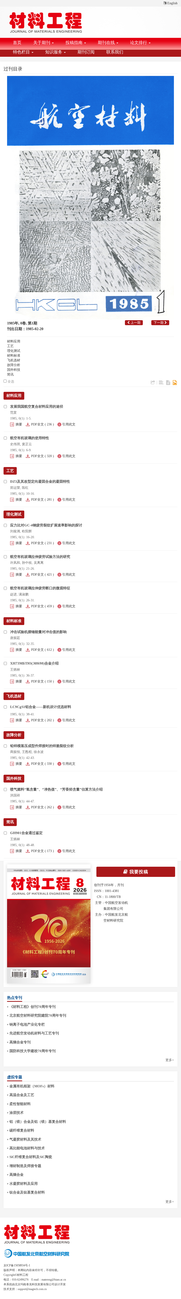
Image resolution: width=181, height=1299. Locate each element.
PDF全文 (37, 424)
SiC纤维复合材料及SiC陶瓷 (30, 1157)
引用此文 (68, 424)
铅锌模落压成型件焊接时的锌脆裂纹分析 (42, 746)
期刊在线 (107, 42)
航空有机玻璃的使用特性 (29, 438)
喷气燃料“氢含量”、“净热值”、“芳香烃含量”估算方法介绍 (56, 789)
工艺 (10, 346)
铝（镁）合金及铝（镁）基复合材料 (37, 1122)
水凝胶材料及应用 (23, 1183)
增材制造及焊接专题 (25, 1166)
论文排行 (139, 42)
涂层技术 (16, 1113)
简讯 (10, 374)
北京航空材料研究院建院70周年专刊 (37, 1015)
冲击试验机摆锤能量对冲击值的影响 (38, 632)
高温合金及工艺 (21, 1095)
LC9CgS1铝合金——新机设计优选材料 (40, 707)
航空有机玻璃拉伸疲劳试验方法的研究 (40, 557)
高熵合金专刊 (20, 1042)
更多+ (169, 1060)
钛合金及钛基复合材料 (27, 1192)
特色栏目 (22, 52)
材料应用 (13, 341)
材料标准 (13, 355)
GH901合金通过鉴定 (26, 833)
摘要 (19, 424)
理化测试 (13, 351)
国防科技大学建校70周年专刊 (32, 1051)
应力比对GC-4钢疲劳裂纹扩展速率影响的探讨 (46, 525)
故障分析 (13, 365)
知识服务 (54, 52)
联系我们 (114, 52)
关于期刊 (42, 42)
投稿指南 (75, 42)
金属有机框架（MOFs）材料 (31, 1086)
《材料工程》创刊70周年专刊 (32, 1007)
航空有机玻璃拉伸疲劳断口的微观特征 (40, 588)
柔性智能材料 (20, 1104)
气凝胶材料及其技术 (25, 1139)
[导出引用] (153, 382)
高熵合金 (16, 1175)
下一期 (159, 322)
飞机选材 (13, 360)
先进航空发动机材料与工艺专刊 (34, 1033)
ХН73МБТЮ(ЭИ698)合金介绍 (34, 663)
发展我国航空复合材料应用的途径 (36, 406)
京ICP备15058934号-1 (17, 1265)
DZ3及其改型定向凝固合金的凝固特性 (40, 481)
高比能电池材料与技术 (27, 1148)
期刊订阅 (86, 52)
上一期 (135, 322)
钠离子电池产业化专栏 (27, 1024)
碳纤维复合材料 (21, 1130)
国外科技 (13, 370)
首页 (17, 42)
